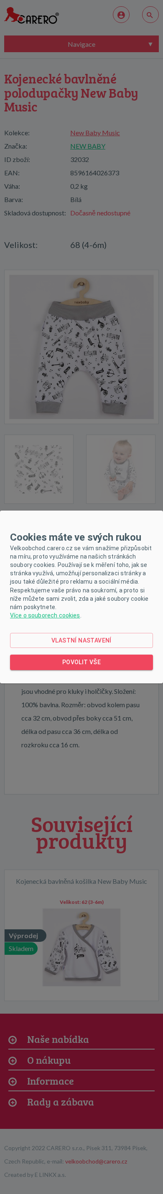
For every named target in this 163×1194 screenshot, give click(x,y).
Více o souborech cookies (45, 615)
